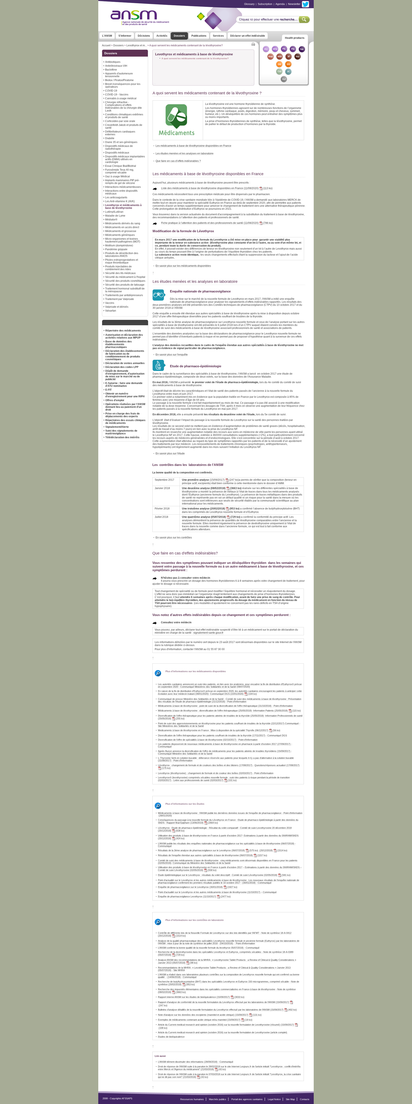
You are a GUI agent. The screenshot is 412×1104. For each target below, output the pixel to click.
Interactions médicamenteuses (123, 186)
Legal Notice (274, 1099)
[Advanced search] (273, 22)
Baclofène (111, 69)
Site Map (290, 1099)
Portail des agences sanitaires (247, 1099)
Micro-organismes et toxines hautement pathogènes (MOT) (122, 240)
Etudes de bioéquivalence (171, 1036)
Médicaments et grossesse (120, 231)
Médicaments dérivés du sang (122, 223)
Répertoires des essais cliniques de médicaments (125, 421)
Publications (198, 35)
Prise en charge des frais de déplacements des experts (122, 415)
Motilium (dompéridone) (119, 245)
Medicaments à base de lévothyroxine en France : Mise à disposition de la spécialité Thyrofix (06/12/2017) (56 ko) (219, 730)
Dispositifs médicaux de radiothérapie (119, 147)
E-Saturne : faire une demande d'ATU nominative (123, 384)
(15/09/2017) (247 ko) (210, 479)
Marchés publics (217, 1099)
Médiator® (111, 219)
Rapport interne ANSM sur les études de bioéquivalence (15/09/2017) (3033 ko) (201, 997)
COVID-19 (111, 90)
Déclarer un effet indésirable (247, 35)
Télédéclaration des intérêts (122, 437)
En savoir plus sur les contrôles (174, 537)
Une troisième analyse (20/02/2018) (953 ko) (210, 508)
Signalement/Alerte (117, 426)
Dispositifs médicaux (117, 152)
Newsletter (294, 4)
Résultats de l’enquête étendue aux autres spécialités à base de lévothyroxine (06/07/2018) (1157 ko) (212, 855)
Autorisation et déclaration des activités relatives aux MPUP (124, 336)
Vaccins (109, 302)
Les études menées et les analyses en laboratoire (185, 153)
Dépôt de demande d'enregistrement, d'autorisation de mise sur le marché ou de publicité (124, 375)
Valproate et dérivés (116, 306)
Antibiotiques (112, 61)
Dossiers (179, 35)
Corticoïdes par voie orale (120, 121)
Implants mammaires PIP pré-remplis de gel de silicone (122, 181)
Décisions (144, 35)
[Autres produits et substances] (284, 81)
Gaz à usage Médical (117, 176)
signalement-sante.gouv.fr (208, 632)
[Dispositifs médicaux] (279, 66)
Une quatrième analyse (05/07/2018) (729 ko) (211, 516)
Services (218, 35)
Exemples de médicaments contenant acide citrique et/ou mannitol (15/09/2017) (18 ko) (205, 1019)
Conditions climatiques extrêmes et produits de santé (124, 116)
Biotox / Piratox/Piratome (119, 80)
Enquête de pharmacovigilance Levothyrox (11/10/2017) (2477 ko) (194, 896)
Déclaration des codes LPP (121, 367)
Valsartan (110, 310)
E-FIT (108, 389)
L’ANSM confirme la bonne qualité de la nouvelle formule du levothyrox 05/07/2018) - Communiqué (208, 947)
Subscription (265, 4)
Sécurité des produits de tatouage (124, 284)
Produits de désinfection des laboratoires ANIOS (121, 254)
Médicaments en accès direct (122, 227)
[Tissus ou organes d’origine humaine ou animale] (302, 51)
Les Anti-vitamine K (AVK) (120, 201)
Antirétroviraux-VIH (116, 65)
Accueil (106, 45)
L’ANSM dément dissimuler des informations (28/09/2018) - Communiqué (195, 1061)
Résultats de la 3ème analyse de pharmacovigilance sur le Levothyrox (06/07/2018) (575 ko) (208, 850)
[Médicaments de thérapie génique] (275, 51)
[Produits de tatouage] (288, 74)
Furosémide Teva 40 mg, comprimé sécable (119, 171)
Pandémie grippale (116, 249)
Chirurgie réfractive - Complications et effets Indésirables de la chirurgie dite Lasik (123, 106)
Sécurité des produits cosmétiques (125, 280)
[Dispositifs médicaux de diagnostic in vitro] (288, 66)
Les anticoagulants (116, 197)
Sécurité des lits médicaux (120, 273)
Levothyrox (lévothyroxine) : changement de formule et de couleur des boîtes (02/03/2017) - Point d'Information (215, 773)
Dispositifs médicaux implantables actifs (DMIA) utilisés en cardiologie (125, 159)
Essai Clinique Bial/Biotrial (120, 165)
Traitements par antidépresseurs (124, 295)
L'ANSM (107, 35)
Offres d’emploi (114, 400)
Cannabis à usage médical (120, 98)
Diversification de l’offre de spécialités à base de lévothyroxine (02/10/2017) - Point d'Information (208, 739)
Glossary (249, 4)
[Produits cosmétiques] (279, 74)
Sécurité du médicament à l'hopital (125, 277)
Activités (161, 35)
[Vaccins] (297, 59)
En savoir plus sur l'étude (170, 453)
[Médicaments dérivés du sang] (279, 59)
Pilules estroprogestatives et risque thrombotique (121, 261)
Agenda (280, 4)
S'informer (124, 35)
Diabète (109, 138)
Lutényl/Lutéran (114, 211)
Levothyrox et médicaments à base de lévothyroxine (123, 206)
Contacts (304, 1099)
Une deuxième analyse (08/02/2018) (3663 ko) (211, 488)
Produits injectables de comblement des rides (118, 268)
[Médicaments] (270, 59)
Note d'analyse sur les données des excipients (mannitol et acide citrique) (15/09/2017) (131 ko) (210, 1015)
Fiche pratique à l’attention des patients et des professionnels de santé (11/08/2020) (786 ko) (217, 222)
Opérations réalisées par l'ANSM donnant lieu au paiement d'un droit (125, 407)
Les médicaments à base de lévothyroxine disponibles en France (193, 145)
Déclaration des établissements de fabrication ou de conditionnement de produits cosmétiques (124, 355)
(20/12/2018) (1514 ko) (272, 850)
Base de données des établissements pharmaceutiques (118, 344)
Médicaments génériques (120, 234)
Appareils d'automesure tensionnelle (119, 75)
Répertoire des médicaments (123, 330)
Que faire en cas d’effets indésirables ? (178, 161)
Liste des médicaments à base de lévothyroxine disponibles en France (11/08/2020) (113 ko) (217, 188)
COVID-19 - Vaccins (116, 94)
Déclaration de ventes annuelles (125, 363)
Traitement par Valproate (119, 299)
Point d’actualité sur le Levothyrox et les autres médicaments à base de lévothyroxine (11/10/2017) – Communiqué (217, 892)
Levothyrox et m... (136, 45)
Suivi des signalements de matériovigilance (121, 432)
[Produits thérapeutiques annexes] (293, 51)
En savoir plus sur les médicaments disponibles (183, 265)
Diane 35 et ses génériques (121, 142)
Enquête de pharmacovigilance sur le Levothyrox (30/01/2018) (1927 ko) (197, 887)
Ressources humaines (192, 1099)
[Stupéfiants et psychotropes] (288, 59)
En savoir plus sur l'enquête (172, 354)
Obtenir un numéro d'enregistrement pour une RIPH (125, 395)
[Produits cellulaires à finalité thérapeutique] (266, 51)
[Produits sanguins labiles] (284, 51)
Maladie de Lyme (115, 215)
